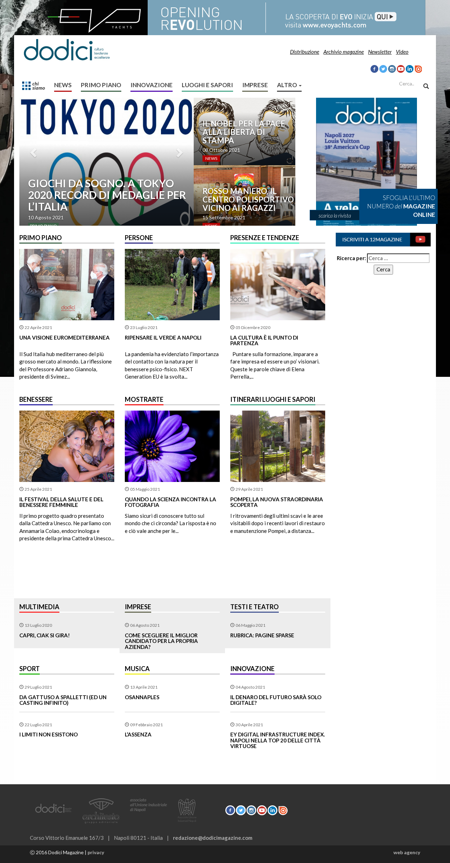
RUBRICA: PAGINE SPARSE (262, 635)
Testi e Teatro (254, 607)
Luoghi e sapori (207, 85)
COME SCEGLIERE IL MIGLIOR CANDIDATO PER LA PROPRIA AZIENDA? (161, 641)
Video (402, 52)
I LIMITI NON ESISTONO (48, 734)
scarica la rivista (335, 215)
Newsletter (380, 52)
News (63, 85)
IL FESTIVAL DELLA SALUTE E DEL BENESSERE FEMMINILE (61, 502)
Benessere (36, 399)
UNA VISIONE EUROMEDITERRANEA (64, 337)
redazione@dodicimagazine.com (212, 838)
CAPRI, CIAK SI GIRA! (44, 635)
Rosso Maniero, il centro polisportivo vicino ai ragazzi (248, 199)
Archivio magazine (343, 52)
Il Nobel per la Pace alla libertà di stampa (243, 132)
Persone (139, 237)
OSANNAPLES (142, 697)
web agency (406, 852)
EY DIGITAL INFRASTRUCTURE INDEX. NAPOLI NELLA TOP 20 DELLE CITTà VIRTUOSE (277, 740)
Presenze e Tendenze (264, 237)
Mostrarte (144, 399)
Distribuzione (304, 52)
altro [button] (287, 85)
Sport (29, 668)
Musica (137, 668)
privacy (96, 852)
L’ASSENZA (138, 734)
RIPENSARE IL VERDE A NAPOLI (163, 337)
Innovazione (151, 85)
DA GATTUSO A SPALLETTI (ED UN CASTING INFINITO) (63, 700)
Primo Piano (101, 85)
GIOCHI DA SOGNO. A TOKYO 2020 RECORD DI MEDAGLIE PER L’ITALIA (107, 195)
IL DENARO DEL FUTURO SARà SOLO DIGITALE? (275, 700)
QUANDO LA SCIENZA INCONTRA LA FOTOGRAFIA (170, 502)
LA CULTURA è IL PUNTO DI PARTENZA (264, 340)
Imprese (255, 85)
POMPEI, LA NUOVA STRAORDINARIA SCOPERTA (276, 502)
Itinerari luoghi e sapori (272, 399)
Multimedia (39, 607)
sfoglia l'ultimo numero (401, 206)
